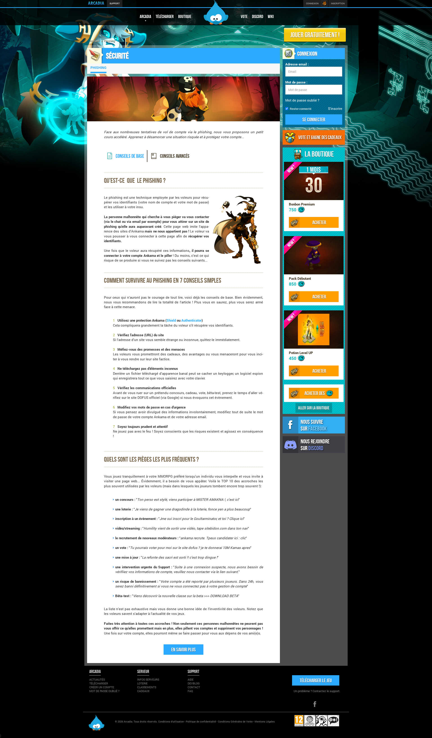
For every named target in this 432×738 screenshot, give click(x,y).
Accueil (94, 41)
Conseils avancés (174, 156)
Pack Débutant (300, 278)
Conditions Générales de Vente (235, 721)
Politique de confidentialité (201, 721)
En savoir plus (183, 649)
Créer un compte (101, 687)
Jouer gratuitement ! (315, 34)
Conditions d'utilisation (171, 721)
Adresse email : (297, 64)
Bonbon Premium (302, 204)
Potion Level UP (301, 352)
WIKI (271, 16)
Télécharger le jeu (316, 680)
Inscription (338, 3)
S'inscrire (335, 108)
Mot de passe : (296, 82)
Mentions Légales (265, 721)
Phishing (98, 67)
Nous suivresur (314, 425)
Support (115, 3)
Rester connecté (300, 109)
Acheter (319, 222)
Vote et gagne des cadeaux (320, 137)
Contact (194, 687)
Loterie (142, 683)
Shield (171, 320)
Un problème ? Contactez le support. (317, 691)
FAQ (190, 691)
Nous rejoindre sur (315, 444)
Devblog (194, 683)
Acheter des (315, 393)
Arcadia (128, 721)
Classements (146, 687)
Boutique (184, 16)
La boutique (319, 154)
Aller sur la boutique (313, 408)
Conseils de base (129, 156)
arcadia (145, 16)
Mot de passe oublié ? (302, 100)
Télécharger (165, 16)
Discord (257, 16)
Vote (244, 16)
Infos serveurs (148, 679)
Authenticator (191, 320)
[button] (313, 119)
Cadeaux (143, 691)
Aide (191, 679)
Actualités (97, 679)
